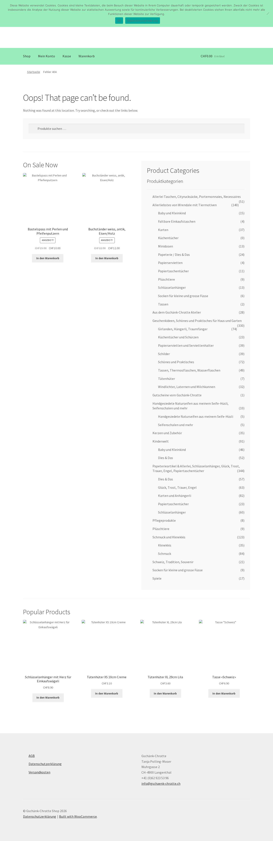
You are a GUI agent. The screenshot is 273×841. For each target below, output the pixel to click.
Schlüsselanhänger (172, 287)
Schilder (164, 354)
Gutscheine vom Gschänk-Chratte (177, 395)
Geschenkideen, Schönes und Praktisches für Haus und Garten (197, 320)
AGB (32, 756)
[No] (268, 13)
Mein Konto (46, 56)
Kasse (66, 56)
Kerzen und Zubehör (167, 433)
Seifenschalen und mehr (175, 425)
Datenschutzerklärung (45, 764)
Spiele (156, 578)
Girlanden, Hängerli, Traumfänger (183, 329)
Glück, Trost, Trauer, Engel (177, 487)
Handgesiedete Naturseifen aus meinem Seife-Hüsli (195, 416)
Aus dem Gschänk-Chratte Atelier (176, 312)
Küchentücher (168, 238)
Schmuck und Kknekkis (168, 537)
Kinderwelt (160, 441)
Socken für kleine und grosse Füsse (183, 296)
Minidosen (165, 246)
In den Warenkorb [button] (47, 258)
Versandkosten (39, 772)
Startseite (33, 72)
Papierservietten (170, 263)
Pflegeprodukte (164, 520)
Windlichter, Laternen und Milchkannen (186, 387)
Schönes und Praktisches (176, 362)
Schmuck (164, 553)
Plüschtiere (166, 279)
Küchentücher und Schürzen (178, 337)
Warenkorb (86, 56)
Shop (26, 56)
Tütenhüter (166, 378)
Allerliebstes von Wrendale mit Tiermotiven (184, 205)
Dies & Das (165, 458)
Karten (163, 230)
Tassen (163, 304)
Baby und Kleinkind (172, 213)
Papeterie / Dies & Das (174, 254)
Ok (119, 20)
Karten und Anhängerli (174, 495)
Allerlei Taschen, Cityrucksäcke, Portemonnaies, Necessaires (196, 196)
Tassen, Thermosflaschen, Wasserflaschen (189, 370)
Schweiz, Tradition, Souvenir (172, 562)
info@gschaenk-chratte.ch (160, 783)
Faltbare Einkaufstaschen (176, 221)
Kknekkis (164, 545)
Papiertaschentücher (173, 271)
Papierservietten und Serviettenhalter (186, 345)
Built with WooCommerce (78, 816)
